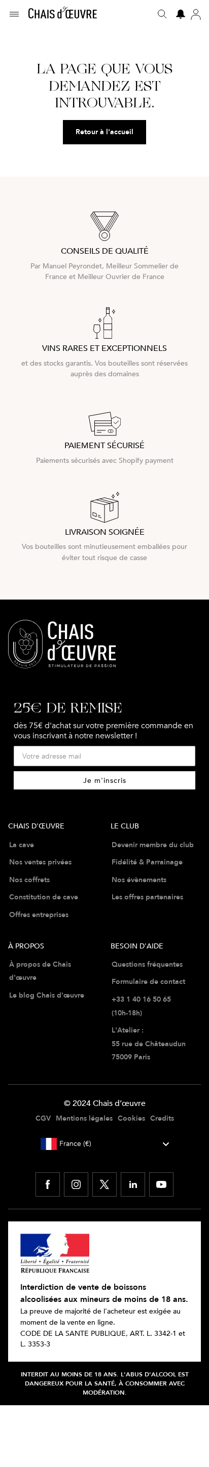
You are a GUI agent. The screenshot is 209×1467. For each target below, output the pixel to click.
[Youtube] (161, 1184)
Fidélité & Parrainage (147, 861)
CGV (43, 1118)
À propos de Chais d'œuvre (40, 971)
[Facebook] (48, 1184)
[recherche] (162, 14)
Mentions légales (84, 1118)
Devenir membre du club (153, 844)
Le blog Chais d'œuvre (46, 995)
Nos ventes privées (40, 861)
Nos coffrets (29, 879)
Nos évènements (139, 879)
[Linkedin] (133, 1184)
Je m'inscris (104, 780)
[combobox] (105, 1144)
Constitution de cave (43, 896)
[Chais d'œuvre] (62, 14)
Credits (162, 1118)
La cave (21, 844)
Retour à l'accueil (104, 131)
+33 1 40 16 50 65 (141, 999)
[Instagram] (76, 1184)
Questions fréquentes (147, 964)
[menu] (18, 14)
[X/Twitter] (104, 1184)
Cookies (131, 1118)
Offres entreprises (38, 914)
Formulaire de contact (148, 981)
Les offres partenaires (147, 896)
